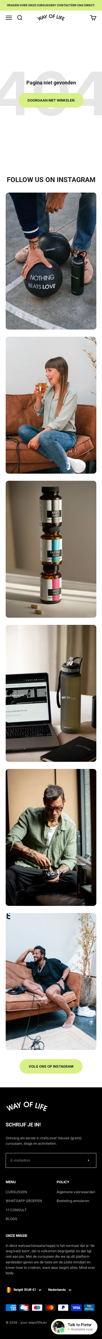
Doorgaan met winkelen (51, 100)
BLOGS (11, 1219)
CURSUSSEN (16, 1192)
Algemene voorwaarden (76, 1192)
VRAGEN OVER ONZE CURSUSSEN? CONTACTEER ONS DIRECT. (51, 5)
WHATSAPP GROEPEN (24, 1201)
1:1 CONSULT (16, 1210)
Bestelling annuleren (73, 1201)
